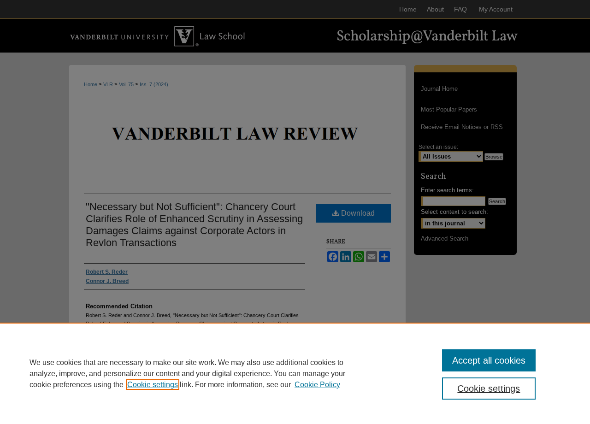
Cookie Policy (317, 385)
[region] (295, 373)
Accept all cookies (488, 360)
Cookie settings (152, 385)
